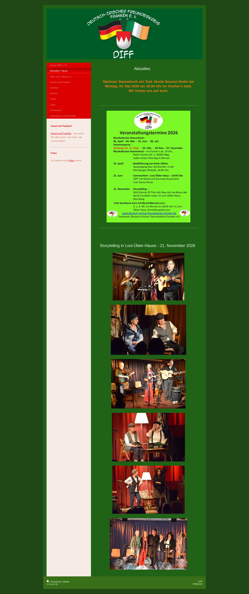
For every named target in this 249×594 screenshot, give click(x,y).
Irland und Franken (61, 133)
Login (200, 581)
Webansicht (197, 584)
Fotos (71, 160)
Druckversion (56, 581)
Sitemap (66, 581)
